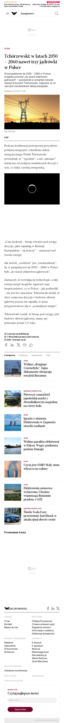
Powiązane (9, 355)
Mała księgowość (40, 652)
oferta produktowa (13, 681)
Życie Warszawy (40, 661)
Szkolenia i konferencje (15, 670)
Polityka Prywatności (42, 621)
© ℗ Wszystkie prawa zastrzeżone (21, 337)
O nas (7, 621)
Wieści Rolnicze (39, 658)
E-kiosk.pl (36, 642)
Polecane (23, 355)
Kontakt (8, 624)
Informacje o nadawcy (43, 630)
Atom (7, 49)
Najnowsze (37, 355)
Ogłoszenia (10, 646)
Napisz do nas (11, 627)
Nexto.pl (36, 649)
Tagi (48, 355)
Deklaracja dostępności (43, 633)
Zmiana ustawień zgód (43, 624)
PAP (6, 137)
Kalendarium (38, 676)
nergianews (27, 13)
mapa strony (10, 676)
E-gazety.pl (37, 646)
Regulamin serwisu (41, 627)
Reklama (8, 642)
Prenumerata (11, 649)
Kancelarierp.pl (39, 655)
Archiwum (9, 652)
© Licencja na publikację (16, 334)
